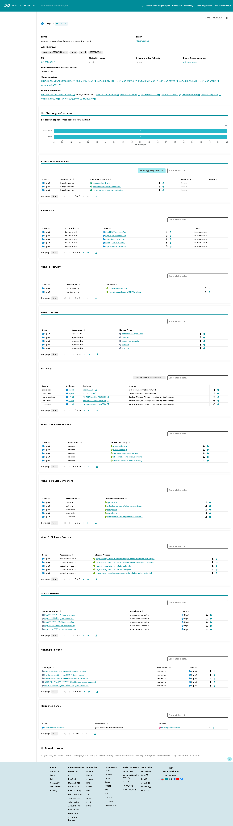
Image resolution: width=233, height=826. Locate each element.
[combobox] (91, 5)
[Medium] (166, 779)
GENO (89, 798)
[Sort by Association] (72, 179)
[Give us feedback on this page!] (229, 759)
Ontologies (176, 6)
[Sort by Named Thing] (133, 330)
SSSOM (107, 786)
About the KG (74, 806)
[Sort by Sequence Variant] (60, 611)
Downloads (73, 771)
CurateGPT (109, 801)
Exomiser (108, 774)
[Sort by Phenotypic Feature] (110, 179)
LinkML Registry (129, 789)
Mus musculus (142, 41)
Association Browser (73, 818)
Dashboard (73, 813)
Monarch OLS (128, 771)
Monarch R (73, 783)
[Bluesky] (181, 779)
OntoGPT (108, 797)
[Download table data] (95, 196)
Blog (143, 779)
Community (225, 6)
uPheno (89, 779)
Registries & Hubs (210, 6)
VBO (88, 794)
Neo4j (71, 779)
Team (52, 775)
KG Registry (128, 785)
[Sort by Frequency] (192, 179)
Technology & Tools (192, 6)
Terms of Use (74, 798)
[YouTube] (177, 779)
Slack (143, 775)
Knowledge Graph (161, 6)
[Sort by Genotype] (52, 667)
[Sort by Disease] (167, 723)
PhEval (107, 778)
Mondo (89, 771)
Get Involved (146, 771)
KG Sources (73, 810)
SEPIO (89, 802)
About (149, 6)
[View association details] (163, 183)
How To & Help (74, 790)
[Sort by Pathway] (116, 284)
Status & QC (74, 786)
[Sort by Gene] (48, 179)
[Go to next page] (82, 252)
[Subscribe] (159, 779)
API (70, 775)
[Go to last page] (87, 252)
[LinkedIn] (174, 779)
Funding (53, 790)
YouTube (145, 786)
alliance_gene (190, 62)
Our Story (54, 771)
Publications (55, 786)
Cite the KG (73, 802)
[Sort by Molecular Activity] (128, 442)
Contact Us (55, 783)
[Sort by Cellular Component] (125, 498)
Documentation (75, 794)
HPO (88, 783)
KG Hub (126, 781)
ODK (106, 794)
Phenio (89, 786)
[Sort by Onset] (216, 179)
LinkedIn (144, 783)
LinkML (107, 782)
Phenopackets (110, 805)
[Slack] (162, 779)
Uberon (89, 775)
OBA (88, 790)
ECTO (88, 806)
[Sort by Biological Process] (111, 554)
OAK (106, 790)
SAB (52, 779)
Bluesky (144, 790)
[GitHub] (170, 779)
